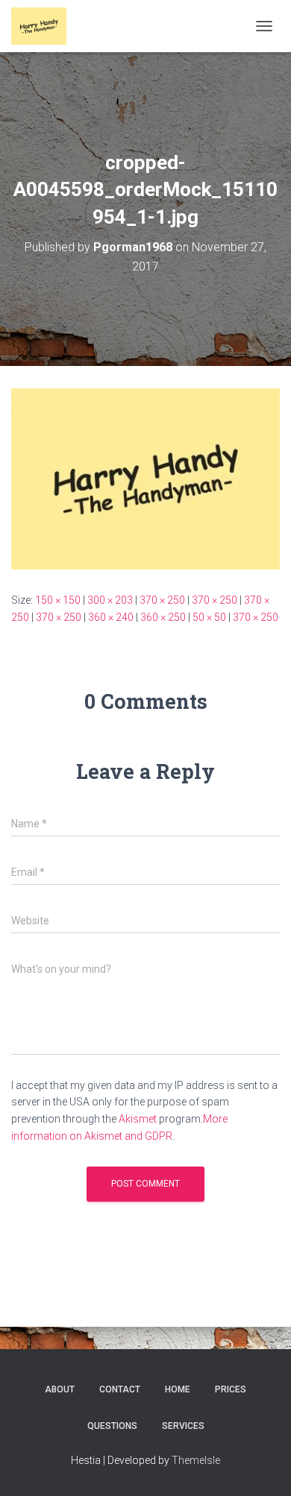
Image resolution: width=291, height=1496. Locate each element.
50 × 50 (209, 617)
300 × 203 (110, 600)
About (60, 1389)
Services (183, 1426)
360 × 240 (111, 617)
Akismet (138, 1119)
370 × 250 (162, 600)
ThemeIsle (196, 1460)
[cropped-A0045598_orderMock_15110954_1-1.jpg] (145, 478)
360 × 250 (163, 617)
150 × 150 (58, 600)
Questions (112, 1426)
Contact (119, 1389)
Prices (230, 1389)
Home (177, 1389)
